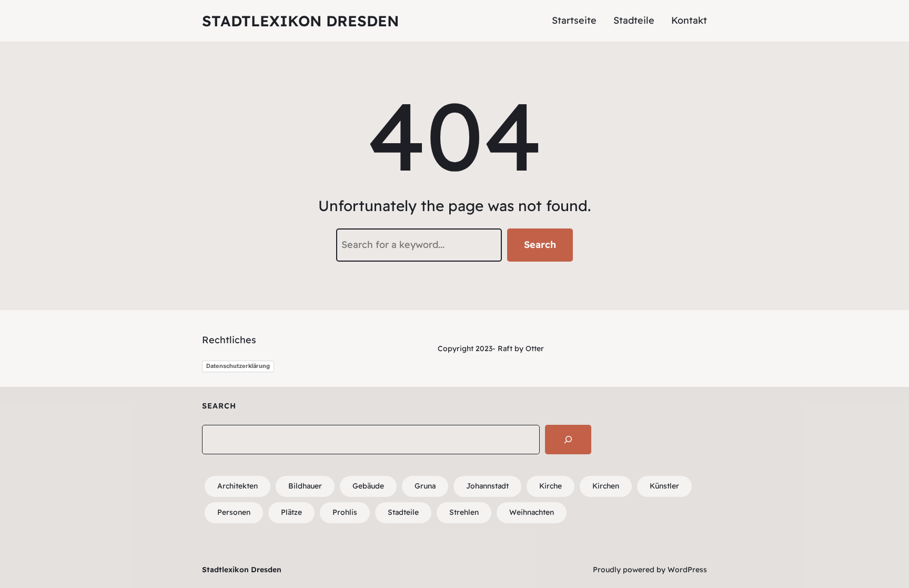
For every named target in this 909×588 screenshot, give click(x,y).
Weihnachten (531, 512)
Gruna (425, 486)
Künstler (664, 486)
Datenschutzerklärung (238, 366)
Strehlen (464, 512)
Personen (233, 512)
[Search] (568, 439)
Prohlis (344, 512)
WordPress (687, 569)
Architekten (237, 486)
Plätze (291, 512)
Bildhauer (305, 486)
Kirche (550, 486)
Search (540, 244)
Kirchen (605, 486)
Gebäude (368, 486)
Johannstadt (487, 486)
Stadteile (403, 512)
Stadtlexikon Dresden (300, 21)
